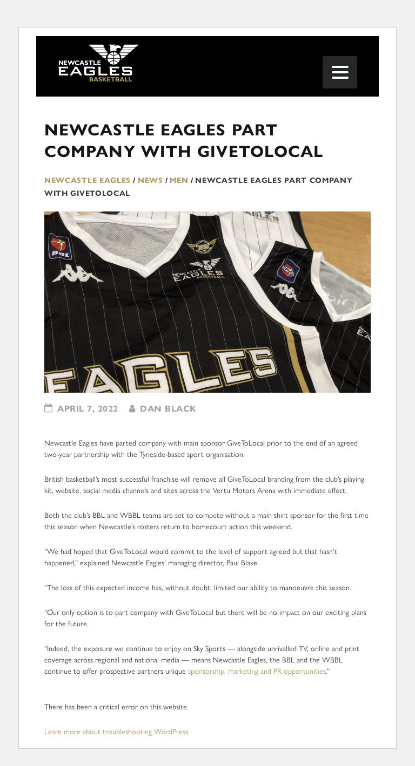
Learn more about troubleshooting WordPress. (117, 731)
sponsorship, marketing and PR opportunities (257, 671)
